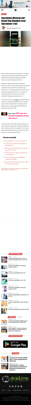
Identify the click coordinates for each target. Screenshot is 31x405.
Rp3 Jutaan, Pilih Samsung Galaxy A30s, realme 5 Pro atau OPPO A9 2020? (17, 163)
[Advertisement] (15, 59)
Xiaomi (16, 100)
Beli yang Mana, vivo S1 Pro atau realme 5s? (16, 141)
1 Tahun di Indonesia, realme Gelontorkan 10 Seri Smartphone (16, 154)
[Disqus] (15, 194)
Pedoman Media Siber (17, 390)
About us (4, 390)
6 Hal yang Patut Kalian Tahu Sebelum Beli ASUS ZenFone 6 (15, 145)
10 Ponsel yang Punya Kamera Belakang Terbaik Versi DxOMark (15, 158)
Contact (9, 390)
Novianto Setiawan (11, 28)
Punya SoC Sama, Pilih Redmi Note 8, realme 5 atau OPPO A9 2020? (16, 149)
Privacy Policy (26, 390)
